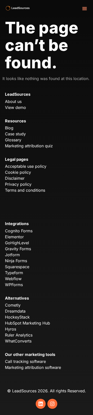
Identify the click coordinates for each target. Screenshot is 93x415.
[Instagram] (52, 404)
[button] (84, 8)
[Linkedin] (41, 404)
